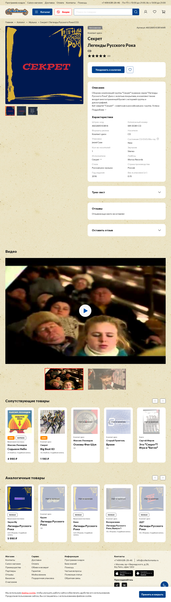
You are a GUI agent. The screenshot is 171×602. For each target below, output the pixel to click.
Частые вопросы (73, 571)
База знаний (71, 563)
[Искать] (136, 12)
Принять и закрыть (152, 594)
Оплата (60, 2)
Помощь (82, 2)
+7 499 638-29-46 (111, 2)
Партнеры (10, 571)
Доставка (50, 2)
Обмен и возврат (40, 567)
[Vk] (124, 585)
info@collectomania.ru (147, 560)
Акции (65, 11)
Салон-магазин (35, 2)
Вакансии (10, 578)
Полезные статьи (73, 574)
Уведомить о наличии (108, 69)
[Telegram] (117, 585)
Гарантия (36, 571)
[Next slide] (79, 65)
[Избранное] (154, 12)
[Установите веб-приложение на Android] (144, 573)
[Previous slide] (9, 65)
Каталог (45, 11)
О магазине (11, 582)
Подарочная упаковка (43, 578)
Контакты (71, 2)
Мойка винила (39, 574)
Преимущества (13, 567)
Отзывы (9, 574)
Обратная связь (72, 578)
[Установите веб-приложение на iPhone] (123, 573)
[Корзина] (163, 12)
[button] (64, 379)
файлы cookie (29, 592)
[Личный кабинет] (145, 12)
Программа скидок (15, 2)
